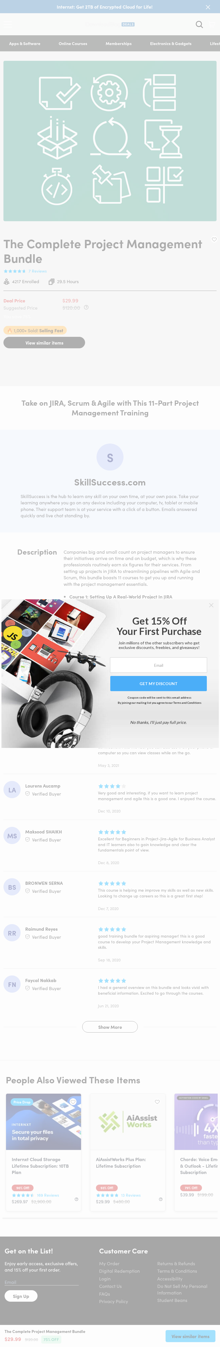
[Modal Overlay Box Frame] (110, 673)
